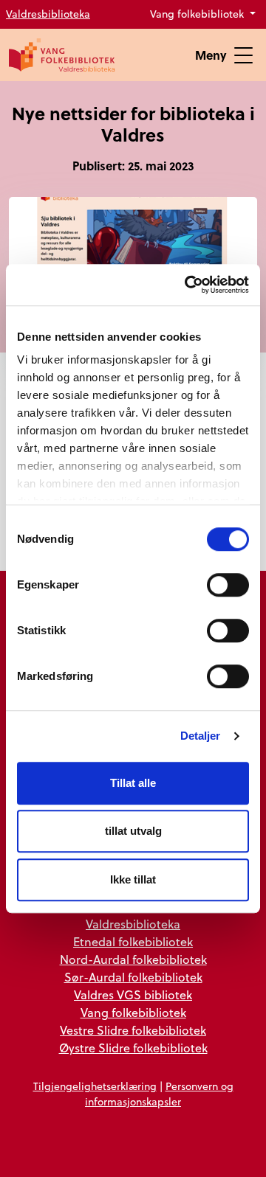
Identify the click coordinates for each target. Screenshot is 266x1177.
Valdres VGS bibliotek (133, 995)
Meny (211, 54)
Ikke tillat (133, 879)
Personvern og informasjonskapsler (159, 1094)
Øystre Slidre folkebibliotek (133, 1048)
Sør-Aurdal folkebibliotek (133, 977)
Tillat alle (133, 783)
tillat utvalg (133, 830)
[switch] (228, 585)
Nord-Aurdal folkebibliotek (133, 959)
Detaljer (200, 735)
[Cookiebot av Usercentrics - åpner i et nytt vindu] (187, 284)
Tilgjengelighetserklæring (95, 1086)
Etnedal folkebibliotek (133, 942)
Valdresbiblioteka (48, 14)
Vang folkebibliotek (198, 14)
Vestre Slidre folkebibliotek (133, 1030)
